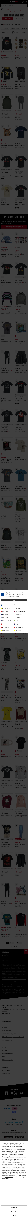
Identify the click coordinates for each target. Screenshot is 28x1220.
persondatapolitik (9, 1177)
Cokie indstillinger (22, 1175)
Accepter (14, 1207)
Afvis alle (14, 1211)
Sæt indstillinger (14, 1216)
